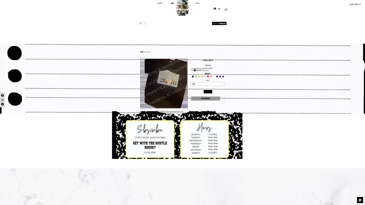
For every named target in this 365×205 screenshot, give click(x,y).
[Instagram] (2, 100)
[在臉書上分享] (208, 111)
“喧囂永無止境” (182, 25)
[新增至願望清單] (223, 99)
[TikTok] (2, 104)
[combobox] (208, 84)
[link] (226, 9)
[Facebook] (2, 95)
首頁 (141, 52)
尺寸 (208, 80)
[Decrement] (205, 91)
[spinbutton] (208, 91)
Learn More (205, 70)
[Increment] (211, 91)
